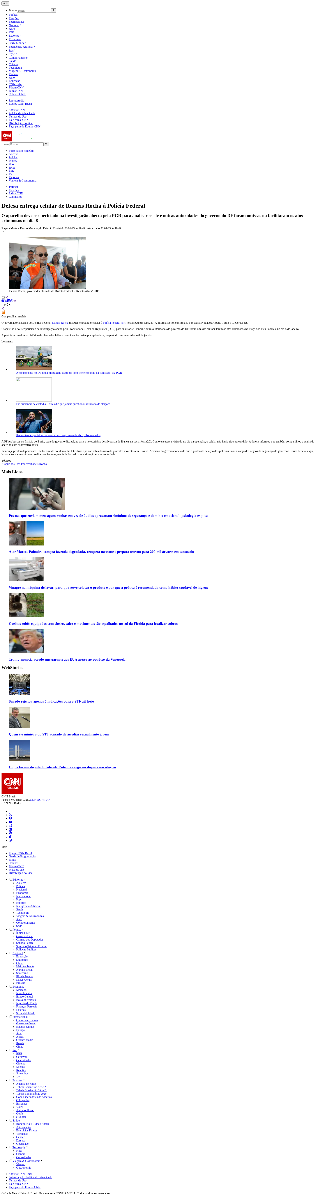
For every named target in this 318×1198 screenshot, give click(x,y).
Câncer (20, 1137)
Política (13, 14)
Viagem (20, 1164)
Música (20, 1066)
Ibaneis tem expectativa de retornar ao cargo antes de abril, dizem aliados (58, 435)
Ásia (19, 1033)
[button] (159, 261)
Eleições (14, 18)
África (20, 1036)
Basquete (21, 1103)
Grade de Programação (22, 856)
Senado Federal (25, 942)
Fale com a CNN (19, 119)
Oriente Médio (24, 1039)
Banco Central (24, 996)
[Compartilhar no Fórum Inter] (3, 313)
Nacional (14, 25)
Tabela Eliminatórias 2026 (31, 1093)
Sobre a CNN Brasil (20, 1173)
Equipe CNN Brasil (20, 103)
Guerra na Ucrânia (27, 1020)
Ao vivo (13, 154)
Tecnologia (15, 67)
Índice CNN (16, 193)
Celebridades (23, 1060)
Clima (19, 963)
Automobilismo (25, 1110)
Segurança (22, 959)
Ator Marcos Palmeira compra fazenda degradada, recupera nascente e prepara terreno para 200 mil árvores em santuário (101, 552)
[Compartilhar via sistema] (2, 308)
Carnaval (21, 1056)
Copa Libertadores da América (34, 1097)
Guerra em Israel (26, 1023)
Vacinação (22, 1133)
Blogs (12, 859)
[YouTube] (10, 822)
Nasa (19, 1150)
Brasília (20, 982)
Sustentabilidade (25, 1013)
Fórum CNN (16, 87)
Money (13, 160)
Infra (11, 31)
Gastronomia (23, 1167)
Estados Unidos (25, 1026)
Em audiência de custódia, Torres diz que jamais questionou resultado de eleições (63, 404)
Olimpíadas (22, 1100)
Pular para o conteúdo (21, 150)
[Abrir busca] (53, 10)
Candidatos (15, 196)
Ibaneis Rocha (60, 322)
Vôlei (19, 1106)
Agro (12, 28)
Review (13, 74)
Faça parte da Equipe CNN (24, 126)
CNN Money (16, 43)
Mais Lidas (11, 471)
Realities (21, 1070)
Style (12, 54)
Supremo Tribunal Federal (31, 946)
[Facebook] (10, 818)
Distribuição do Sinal (21, 123)
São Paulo (22, 973)
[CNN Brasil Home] (21, 140)
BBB (19, 1053)
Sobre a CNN (17, 109)
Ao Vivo (21, 882)
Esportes (14, 35)
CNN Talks (15, 84)
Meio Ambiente (25, 966)
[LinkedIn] (10, 829)
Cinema (20, 1063)
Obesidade (22, 1143)
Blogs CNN (16, 90)
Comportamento (18, 57)
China (19, 1046)
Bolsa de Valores (26, 999)
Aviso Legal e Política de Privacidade (30, 1177)
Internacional (16, 21)
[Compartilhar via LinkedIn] (8, 301)
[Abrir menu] (5, 3)
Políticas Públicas (26, 949)
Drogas (20, 1140)
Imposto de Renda (26, 1003)
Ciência (13, 64)
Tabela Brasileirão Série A (31, 1087)
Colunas (13, 863)
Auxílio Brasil (24, 969)
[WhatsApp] (10, 840)
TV (18, 1076)
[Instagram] (10, 825)
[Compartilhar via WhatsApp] (11, 301)
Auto (12, 77)
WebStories (12, 667)
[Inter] (11, 811)
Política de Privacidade (22, 113)
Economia (15, 39)
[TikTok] (10, 836)
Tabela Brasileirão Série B (31, 1090)
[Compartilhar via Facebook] (2, 301)
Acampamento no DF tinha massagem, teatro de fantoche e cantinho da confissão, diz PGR (69, 372)
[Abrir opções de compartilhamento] (8, 305)
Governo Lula (24, 936)
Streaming (22, 1073)
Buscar (13, 10)
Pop (11, 50)
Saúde (12, 61)
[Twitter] (10, 814)
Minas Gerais (24, 979)
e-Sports (21, 1116)
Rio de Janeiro (24, 976)
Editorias (18, 879)
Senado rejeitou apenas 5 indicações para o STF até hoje (51, 701)
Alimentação (23, 1127)
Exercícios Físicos (26, 1130)
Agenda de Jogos (26, 1083)
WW (11, 164)
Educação (14, 80)
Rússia (20, 1043)
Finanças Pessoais (26, 1006)
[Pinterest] (10, 833)
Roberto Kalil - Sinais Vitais (32, 1123)
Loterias (21, 1009)
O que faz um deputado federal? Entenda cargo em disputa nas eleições (62, 767)
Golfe (19, 1113)
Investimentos (24, 993)
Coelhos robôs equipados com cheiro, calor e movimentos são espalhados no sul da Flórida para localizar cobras (93, 623)
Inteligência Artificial (21, 46)
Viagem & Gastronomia (22, 70)
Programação (16, 100)
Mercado (21, 989)
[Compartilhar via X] (5, 301)
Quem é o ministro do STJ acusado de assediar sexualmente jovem (59, 734)
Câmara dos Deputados (29, 939)
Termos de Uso (17, 116)
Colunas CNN (17, 94)
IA (10, 173)
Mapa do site (16, 869)
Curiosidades (23, 1157)
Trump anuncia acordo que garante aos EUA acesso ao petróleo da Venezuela (67, 659)
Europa (20, 1030)
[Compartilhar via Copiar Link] (14, 301)
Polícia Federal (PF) (114, 322)
